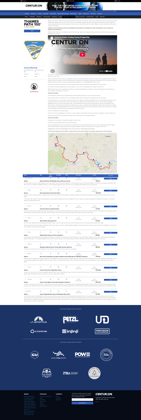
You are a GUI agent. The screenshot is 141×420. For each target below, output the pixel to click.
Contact (99, 13)
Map (111, 178)
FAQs (96, 16)
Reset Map (110, 175)
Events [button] (27, 13)
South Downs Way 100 (29, 403)
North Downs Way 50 (29, 401)
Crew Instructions (68, 16)
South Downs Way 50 (29, 398)
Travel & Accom (80, 16)
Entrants (32, 16)
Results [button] (33, 13)
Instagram (58, 399)
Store (39, 13)
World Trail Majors (63, 13)
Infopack (39, 16)
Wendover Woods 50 (29, 411)
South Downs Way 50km (30, 404)
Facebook (58, 398)
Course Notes (90, 16)
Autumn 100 (27, 409)
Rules (60, 16)
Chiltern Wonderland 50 (30, 408)
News (80, 13)
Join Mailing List (82, 403)
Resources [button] (73, 13)
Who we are (43, 401)
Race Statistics (43, 406)
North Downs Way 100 (29, 406)
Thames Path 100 (28, 399)
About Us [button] (85, 13)
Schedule (54, 16)
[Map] (82, 153)
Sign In (97, 401)
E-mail (57, 396)
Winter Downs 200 (29, 414)
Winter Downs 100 (28, 412)
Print (32, 31)
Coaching (45, 13)
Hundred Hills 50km (29, 396)
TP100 (26, 16)
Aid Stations (46, 16)
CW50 (115, 11)
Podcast (93, 13)
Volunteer (53, 13)
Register (102, 16)
